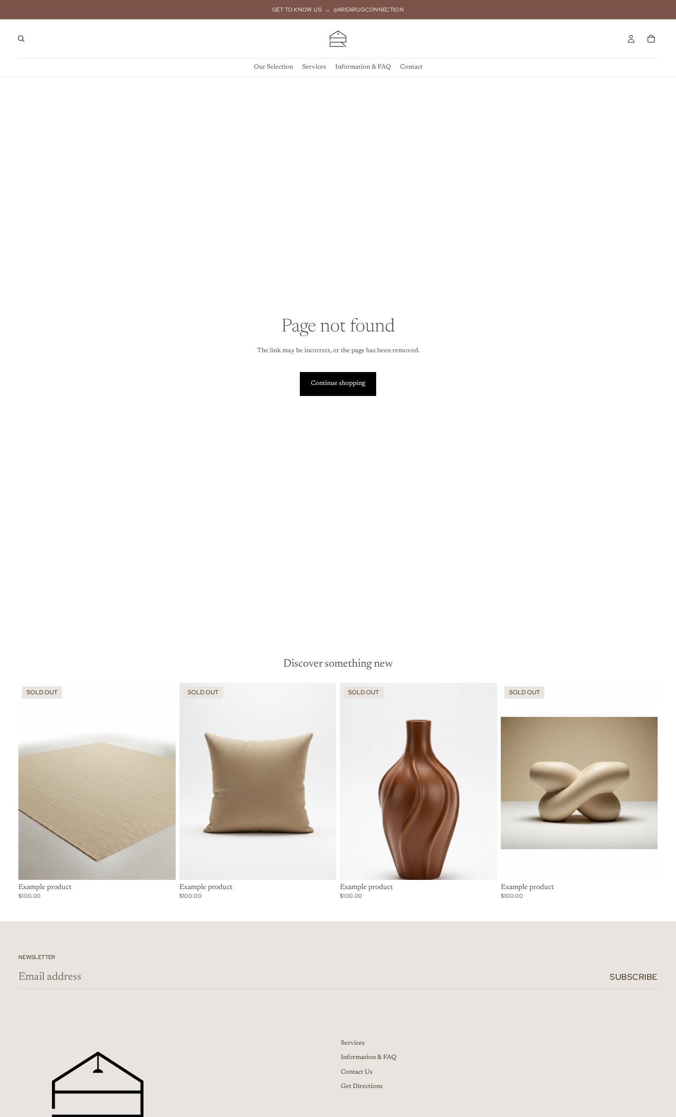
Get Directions (362, 1086)
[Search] (21, 39)
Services (353, 1043)
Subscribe (634, 977)
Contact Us (356, 1072)
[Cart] (651, 39)
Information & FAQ (368, 1057)
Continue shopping (338, 383)
